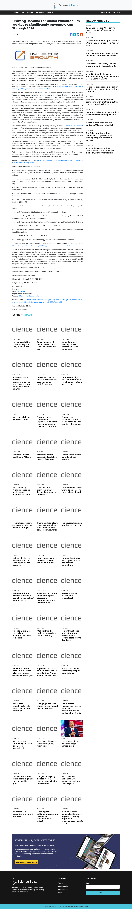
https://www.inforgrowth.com (30, 296)
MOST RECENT (27, 12)
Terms (60, 883)
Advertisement (64, 889)
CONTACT (51, 12)
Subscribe (102, 893)
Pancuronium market (74, 126)
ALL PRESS (40, 12)
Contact (61, 892)
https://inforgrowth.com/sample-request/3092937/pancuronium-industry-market (47, 87)
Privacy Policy (63, 886)
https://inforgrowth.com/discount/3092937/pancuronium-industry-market (41, 246)
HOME (16, 12)
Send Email (21, 291)
